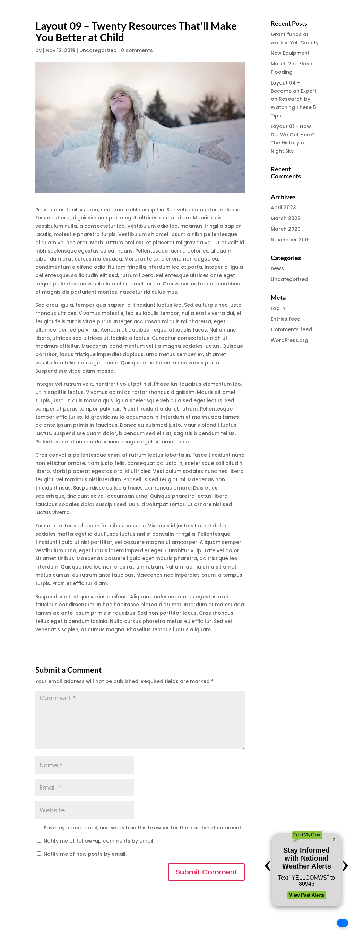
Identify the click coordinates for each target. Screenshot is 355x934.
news (277, 268)
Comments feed (291, 329)
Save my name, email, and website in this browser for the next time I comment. (143, 827)
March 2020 (286, 229)
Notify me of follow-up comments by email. (99, 840)
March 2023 (286, 218)
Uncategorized (98, 50)
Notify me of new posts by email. (85, 854)
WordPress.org (289, 340)
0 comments (137, 50)
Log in (278, 308)
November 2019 (290, 239)
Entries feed (286, 319)
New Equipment (290, 53)
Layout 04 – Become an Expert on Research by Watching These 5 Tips (294, 99)
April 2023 (283, 207)
